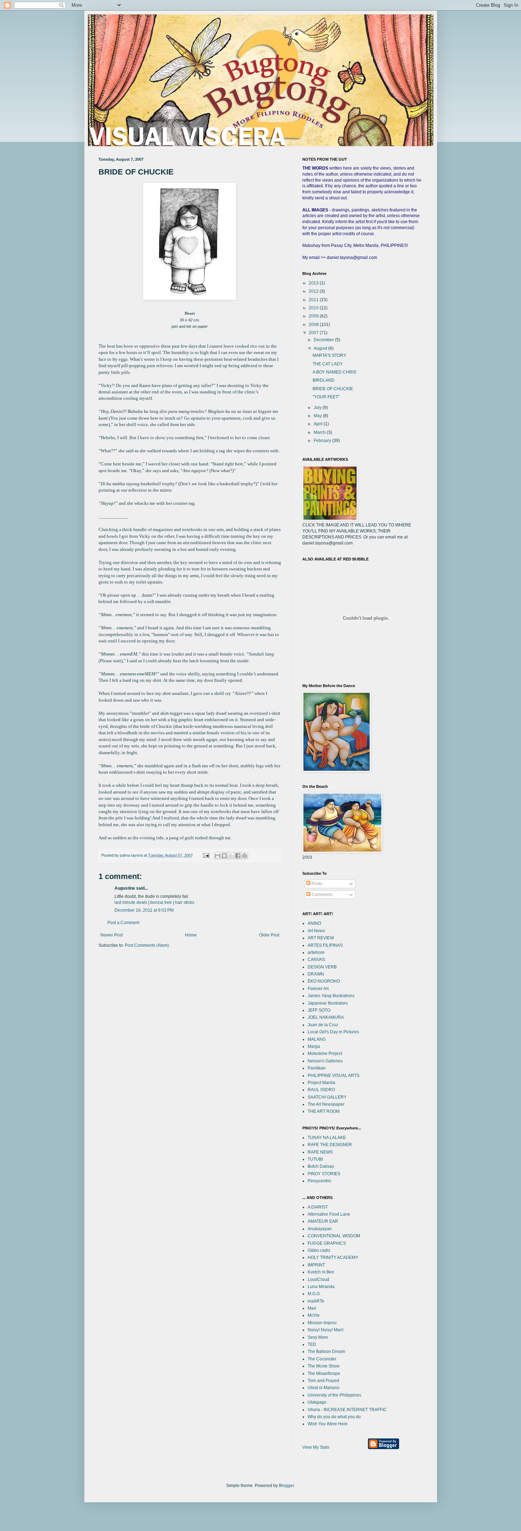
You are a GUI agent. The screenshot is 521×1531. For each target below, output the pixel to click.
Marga (314, 1046)
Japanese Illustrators (328, 1003)
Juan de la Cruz (323, 1024)
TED (312, 1344)
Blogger (286, 1485)
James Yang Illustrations (331, 995)
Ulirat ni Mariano (324, 1387)
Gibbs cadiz (319, 1250)
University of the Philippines (334, 1395)
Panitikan (317, 1068)
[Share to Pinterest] (244, 855)
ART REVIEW (321, 937)
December (324, 339)
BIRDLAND (324, 380)
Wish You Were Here (328, 1423)
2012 (314, 291)
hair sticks (184, 902)
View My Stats (315, 1447)
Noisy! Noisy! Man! (325, 1329)
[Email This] (217, 855)
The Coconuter (322, 1358)
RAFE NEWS (320, 1152)
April (319, 423)
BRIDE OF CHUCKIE (333, 388)
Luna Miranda (321, 1286)
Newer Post (111, 935)
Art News (316, 930)
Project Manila (321, 1082)
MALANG (317, 1039)
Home (191, 935)
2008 (314, 324)
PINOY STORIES (324, 1173)
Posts (316, 883)
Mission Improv (322, 1322)
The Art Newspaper (326, 1104)
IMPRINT (316, 1264)
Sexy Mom (318, 1337)
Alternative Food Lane (329, 1214)
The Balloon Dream (326, 1351)
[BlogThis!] (224, 855)
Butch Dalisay (321, 1166)
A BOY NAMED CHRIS (334, 372)
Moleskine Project (325, 1053)
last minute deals (130, 902)
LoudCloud (318, 1279)
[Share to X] (231, 855)
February (323, 440)
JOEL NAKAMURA (326, 1017)
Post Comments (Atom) (147, 945)
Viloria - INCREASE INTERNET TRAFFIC (347, 1409)
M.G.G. (314, 1293)
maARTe (316, 1301)
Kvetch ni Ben (321, 1272)
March (320, 432)
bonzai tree (161, 902)
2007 (314, 332)
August (321, 348)
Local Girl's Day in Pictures (333, 1031)
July (318, 407)
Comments (321, 894)
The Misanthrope (324, 1373)
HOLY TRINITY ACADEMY (333, 1257)
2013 (314, 283)
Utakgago (317, 1402)
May (318, 415)
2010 (314, 307)
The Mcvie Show (324, 1366)
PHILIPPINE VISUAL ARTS (333, 1075)
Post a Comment (123, 922)
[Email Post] (206, 855)
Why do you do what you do (334, 1416)
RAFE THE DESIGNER (330, 1144)
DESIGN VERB (322, 967)
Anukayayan (320, 1228)
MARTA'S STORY (329, 355)
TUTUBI (315, 1159)
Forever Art (318, 988)
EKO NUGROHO (324, 981)
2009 (314, 316)
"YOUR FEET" (326, 396)
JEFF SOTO (319, 1010)
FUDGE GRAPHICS (327, 1243)
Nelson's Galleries (325, 1061)
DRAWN (316, 974)
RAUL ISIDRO (321, 1089)
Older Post (269, 935)
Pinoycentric (319, 1180)
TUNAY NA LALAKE (327, 1137)
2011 (314, 299)
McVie (314, 1315)
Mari (312, 1308)
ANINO (314, 923)
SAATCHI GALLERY (327, 1097)
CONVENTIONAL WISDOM (334, 1235)
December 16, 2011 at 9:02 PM (144, 910)
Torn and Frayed (323, 1380)
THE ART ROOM (324, 1111)
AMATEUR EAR (323, 1221)
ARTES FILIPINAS (325, 945)
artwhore (316, 952)
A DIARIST (318, 1207)
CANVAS (316, 959)
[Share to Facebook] (237, 855)
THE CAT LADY (328, 363)
